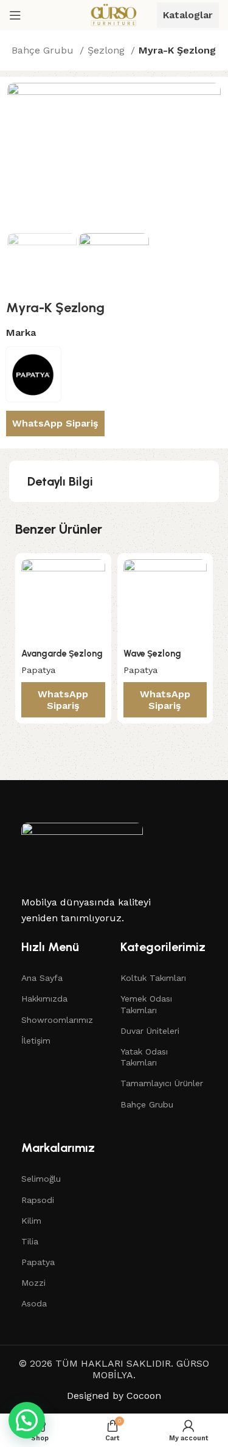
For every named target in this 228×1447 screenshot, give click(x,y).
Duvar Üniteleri (149, 1031)
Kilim (31, 1221)
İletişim (35, 1040)
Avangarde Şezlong (62, 653)
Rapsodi (37, 1200)
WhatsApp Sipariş (55, 423)
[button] (27, 1420)
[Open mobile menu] (15, 15)
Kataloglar (188, 15)
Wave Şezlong (152, 653)
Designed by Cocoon (114, 1395)
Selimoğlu (41, 1179)
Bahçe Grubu (44, 50)
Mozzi (33, 1283)
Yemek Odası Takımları (146, 1004)
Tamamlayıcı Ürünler (161, 1083)
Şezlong (108, 50)
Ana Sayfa (42, 978)
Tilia (29, 1241)
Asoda (34, 1303)
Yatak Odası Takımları (144, 1057)
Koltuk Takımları (153, 978)
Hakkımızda (44, 998)
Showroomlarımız (57, 1020)
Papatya (38, 670)
